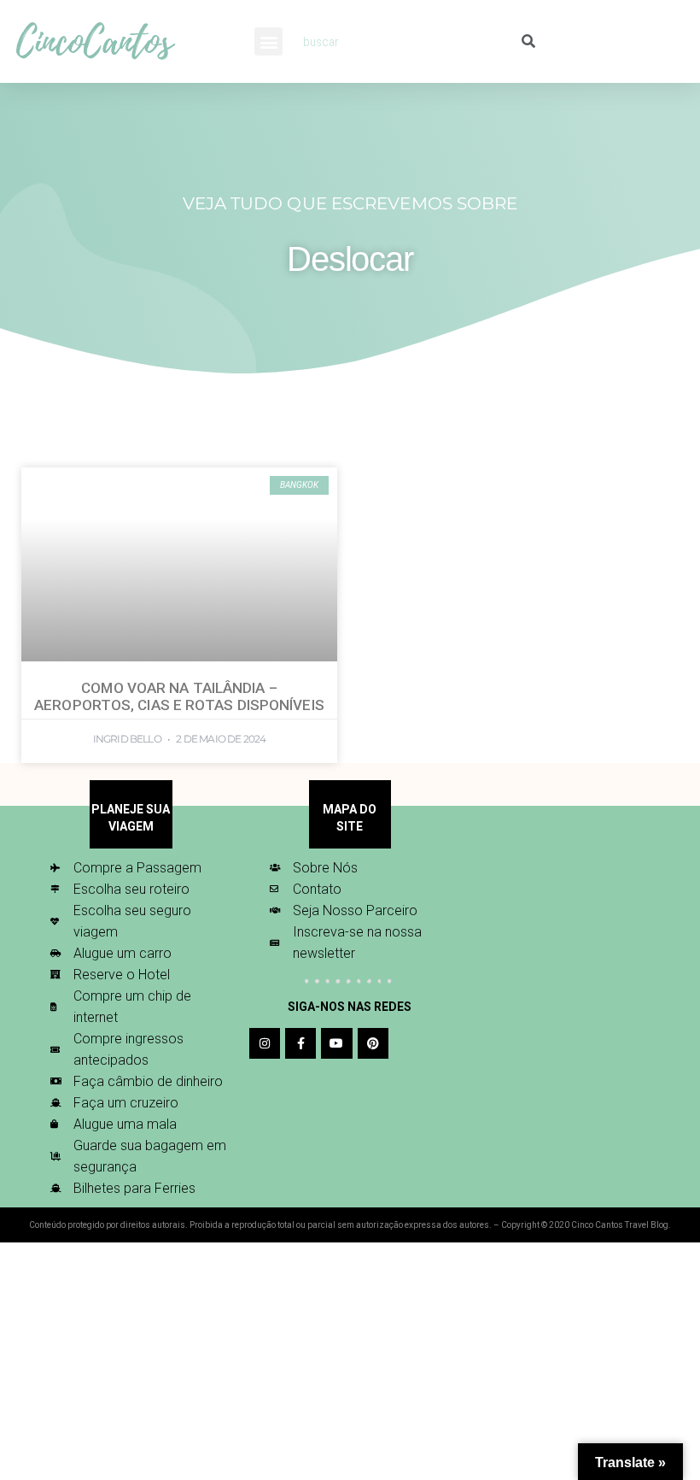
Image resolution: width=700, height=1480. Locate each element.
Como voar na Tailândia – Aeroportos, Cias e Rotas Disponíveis (179, 696)
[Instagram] (264, 1043)
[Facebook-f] (300, 1043)
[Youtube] (336, 1043)
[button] (268, 41)
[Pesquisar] (528, 41)
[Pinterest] (373, 1043)
